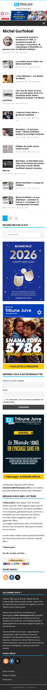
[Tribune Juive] (23, 6)
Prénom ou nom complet (13, 380)
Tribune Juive (23, 52)
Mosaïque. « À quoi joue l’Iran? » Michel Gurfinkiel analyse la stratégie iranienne (30, 131)
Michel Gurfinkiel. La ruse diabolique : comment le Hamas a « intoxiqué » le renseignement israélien (27, 201)
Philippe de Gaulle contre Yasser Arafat (27, 147)
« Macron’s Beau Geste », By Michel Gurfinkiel (27, 113)
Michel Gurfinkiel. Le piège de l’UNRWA (29, 183)
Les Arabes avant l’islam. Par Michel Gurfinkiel (29, 62)
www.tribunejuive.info (24, 615)
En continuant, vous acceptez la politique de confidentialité (23, 400)
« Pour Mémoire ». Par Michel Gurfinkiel (29, 77)
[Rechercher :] (23, 234)
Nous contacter (9, 671)
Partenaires (7, 679)
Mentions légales (9, 675)
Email (5, 390)
